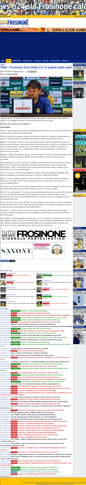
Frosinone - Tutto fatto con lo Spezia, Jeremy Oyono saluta (33, 333)
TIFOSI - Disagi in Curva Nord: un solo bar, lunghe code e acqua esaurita (32, 355)
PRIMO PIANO (78, 64)
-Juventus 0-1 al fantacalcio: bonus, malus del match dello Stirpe (33, 432)
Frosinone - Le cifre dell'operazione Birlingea (29, 311)
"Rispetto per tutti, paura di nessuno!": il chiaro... (20, 289)
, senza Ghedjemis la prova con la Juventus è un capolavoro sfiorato (35, 373)
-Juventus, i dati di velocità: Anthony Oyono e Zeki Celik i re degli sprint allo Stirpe (38, 421)
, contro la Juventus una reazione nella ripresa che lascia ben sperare (35, 377)
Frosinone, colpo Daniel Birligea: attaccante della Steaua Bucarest (35, 320)
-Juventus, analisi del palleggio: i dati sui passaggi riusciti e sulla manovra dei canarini (40, 388)
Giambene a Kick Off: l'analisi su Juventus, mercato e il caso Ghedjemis (32, 324)
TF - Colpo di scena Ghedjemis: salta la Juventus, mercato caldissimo (35, 472)
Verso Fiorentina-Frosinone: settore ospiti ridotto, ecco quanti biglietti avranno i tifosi (36, 335)
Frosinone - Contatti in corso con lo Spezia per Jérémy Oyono (34, 467)
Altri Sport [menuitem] (65, 60)
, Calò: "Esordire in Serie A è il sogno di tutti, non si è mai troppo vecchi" (36, 461)
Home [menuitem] (3, 60)
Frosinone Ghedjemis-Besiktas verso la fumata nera (31, 328)
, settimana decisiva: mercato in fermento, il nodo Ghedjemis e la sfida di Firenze (38, 379)
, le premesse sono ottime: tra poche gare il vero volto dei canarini (34, 366)
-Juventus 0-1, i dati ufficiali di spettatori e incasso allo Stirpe (32, 423)
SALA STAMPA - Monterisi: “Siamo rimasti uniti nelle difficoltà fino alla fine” (33, 414)
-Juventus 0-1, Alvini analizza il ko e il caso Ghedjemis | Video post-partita (36, 430)
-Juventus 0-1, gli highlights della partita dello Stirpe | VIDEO (32, 390)
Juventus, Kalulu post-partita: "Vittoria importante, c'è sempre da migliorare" (34, 417)
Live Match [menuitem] (37, 60)
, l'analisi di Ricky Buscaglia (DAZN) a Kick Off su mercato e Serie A (34, 322)
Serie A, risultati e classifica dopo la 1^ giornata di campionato (29, 353)
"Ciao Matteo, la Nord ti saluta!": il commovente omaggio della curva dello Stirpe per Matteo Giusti (40, 362)
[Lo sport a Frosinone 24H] (14, 22)
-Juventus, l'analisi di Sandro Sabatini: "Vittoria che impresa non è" (34, 403)
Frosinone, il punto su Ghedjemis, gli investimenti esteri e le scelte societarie (38, 317)
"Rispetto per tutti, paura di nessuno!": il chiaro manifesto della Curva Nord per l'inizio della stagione (40, 326)
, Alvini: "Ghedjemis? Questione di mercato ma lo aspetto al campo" (34, 435)
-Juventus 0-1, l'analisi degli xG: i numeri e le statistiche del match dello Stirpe (37, 410)
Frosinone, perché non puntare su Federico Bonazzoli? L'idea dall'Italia (37, 364)
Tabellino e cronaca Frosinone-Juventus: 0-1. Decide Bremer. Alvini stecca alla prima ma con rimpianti (41, 454)
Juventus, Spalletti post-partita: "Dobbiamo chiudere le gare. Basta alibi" (32, 412)
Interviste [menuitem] (45, 60)
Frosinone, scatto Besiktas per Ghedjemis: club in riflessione (34, 469)
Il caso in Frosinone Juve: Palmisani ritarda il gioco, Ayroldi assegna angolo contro (35, 384)
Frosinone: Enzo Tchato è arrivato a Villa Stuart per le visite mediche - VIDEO (38, 337)
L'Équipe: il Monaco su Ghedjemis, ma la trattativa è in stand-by (29, 348)
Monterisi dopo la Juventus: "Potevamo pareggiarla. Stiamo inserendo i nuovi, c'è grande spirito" (39, 401)
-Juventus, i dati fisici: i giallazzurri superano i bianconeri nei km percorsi (36, 386)
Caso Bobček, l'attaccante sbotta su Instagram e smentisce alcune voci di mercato (35, 397)
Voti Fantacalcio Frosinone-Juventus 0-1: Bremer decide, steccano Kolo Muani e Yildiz (36, 419)
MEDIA (76, 289)
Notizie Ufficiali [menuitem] (55, 60)
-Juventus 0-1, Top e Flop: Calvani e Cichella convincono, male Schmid (35, 399)
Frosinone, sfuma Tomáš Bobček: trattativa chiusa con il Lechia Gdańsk (37, 381)
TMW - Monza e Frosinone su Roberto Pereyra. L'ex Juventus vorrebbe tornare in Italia (36, 340)
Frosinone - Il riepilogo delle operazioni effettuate (30, 342)
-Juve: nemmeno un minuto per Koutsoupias (27, 351)
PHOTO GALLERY (79, 326)
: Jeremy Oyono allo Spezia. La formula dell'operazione (30, 313)
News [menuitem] (8, 60)
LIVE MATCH (77, 228)
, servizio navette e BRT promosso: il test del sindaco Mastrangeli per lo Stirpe (37, 331)
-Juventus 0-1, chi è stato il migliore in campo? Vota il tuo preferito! (34, 452)
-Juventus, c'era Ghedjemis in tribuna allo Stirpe (28, 437)
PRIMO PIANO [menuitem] (16, 60)
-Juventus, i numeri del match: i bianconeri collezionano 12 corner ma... (35, 428)
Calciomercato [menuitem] (27, 60)
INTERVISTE (77, 250)
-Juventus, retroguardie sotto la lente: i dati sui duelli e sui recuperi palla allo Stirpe (39, 426)
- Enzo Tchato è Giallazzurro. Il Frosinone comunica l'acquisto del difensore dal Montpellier (41, 315)
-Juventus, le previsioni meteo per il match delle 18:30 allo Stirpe (33, 474)
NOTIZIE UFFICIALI (79, 270)
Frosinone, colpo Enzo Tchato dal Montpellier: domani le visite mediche (37, 375)
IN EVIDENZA (77, 82)
